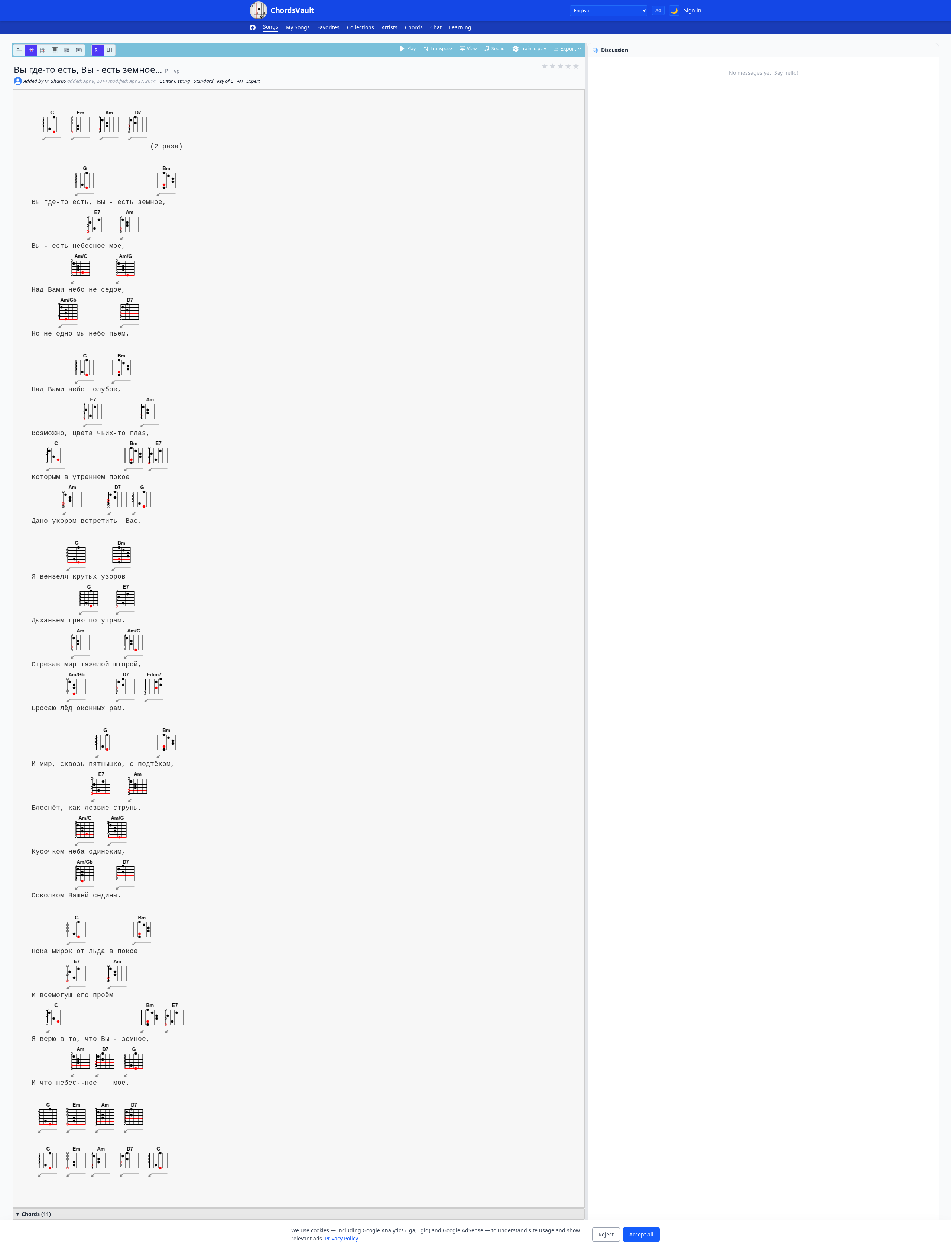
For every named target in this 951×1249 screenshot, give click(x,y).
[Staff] (67, 50)
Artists (389, 27)
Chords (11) (36, 1213)
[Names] (19, 50)
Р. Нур (172, 70)
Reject (606, 1234)
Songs (270, 26)
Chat (436, 27)
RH (98, 50)
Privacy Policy (341, 1238)
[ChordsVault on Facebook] (253, 27)
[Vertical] (43, 50)
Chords (414, 27)
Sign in (692, 10)
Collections (360, 27)
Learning (460, 27)
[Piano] (55, 50)
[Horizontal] (31, 50)
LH (109, 50)
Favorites (328, 27)
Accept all (641, 1234)
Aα (658, 10)
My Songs (298, 27)
